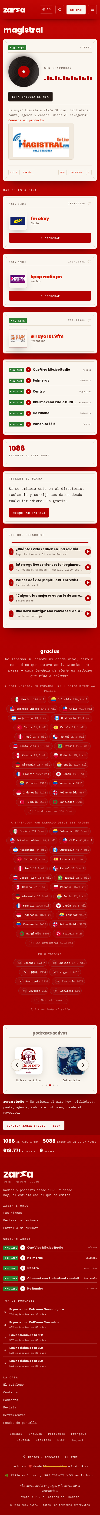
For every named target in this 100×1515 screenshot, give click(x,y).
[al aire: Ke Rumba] (28, 413)
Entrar (76, 9)
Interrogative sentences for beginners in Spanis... (49, 565)
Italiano (43, 1439)
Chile (13, 172)
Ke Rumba (41, 413)
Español (28, 172)
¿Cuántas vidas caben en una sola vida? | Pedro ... (49, 549)
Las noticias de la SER (26, 1335)
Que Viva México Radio (51, 369)
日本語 (61, 1439)
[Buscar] (59, 9)
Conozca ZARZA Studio (34, 1125)
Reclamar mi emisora (21, 1220)
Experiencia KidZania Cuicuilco (34, 1322)
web (62, 172)
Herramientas (14, 1415)
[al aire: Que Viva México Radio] (28, 369)
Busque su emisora (29, 513)
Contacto (10, 1392)
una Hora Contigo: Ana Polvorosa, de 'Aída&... (49, 611)
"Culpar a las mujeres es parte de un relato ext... (49, 596)
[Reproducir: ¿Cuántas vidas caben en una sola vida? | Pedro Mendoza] (88, 552)
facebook (76, 172)
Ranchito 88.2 (44, 424)
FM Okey (40, 218)
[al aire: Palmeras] (28, 380)
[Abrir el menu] (92, 9)
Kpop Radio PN (46, 276)
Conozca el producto (26, 120)
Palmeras (41, 380)
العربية (77, 1439)
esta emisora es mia (30, 96)
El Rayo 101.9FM (47, 336)
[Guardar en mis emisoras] (89, 203)
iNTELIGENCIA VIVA (58, 1475)
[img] (50, 1466)
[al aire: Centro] (28, 391)
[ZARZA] (18, 9)
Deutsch (23, 1439)
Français (78, 1433)
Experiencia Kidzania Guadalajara (36, 1309)
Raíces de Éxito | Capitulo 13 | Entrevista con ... (49, 580)
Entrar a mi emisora (21, 1228)
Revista (9, 1407)
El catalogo (13, 1385)
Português (56, 1433)
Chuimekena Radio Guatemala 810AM (55, 402)
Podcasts (10, 1400)
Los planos (12, 1213)
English (35, 1433)
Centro (39, 391)
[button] (42, 1085)
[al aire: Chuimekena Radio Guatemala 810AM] (28, 402)
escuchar (52, 238)
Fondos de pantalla (20, 1423)
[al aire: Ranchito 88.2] (28, 424)
